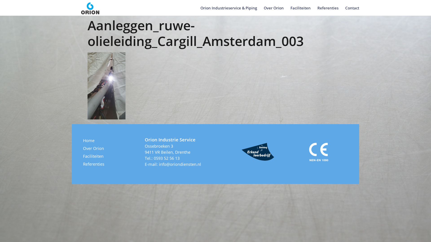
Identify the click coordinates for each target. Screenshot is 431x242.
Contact (352, 8)
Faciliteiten (300, 8)
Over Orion (274, 8)
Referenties (328, 8)
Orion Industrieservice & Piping (228, 8)
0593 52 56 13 (167, 158)
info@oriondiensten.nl (180, 164)
